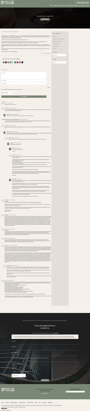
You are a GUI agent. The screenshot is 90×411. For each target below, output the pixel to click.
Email (14, 365)
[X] (6, 62)
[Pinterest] (17, 62)
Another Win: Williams (56, 43)
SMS (13, 368)
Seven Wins (54, 48)
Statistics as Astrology (56, 46)
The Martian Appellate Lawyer (57, 41)
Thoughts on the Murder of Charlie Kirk (59, 38)
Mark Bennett (8, 114)
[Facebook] (3, 62)
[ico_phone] (7, 388)
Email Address (14, 346)
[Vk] (20, 62)
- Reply (17, 114)
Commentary (12, 31)
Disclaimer (25, 371)
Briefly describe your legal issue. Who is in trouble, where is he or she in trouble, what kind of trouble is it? (30, 357)
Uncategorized (16, 31)
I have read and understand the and (23, 371)
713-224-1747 (82, 2)
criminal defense (14, 51)
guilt (50, 53)
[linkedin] (2, 408)
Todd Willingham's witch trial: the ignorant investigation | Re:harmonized (10, 119)
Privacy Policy (31, 371)
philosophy (48, 53)
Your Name (14, 341)
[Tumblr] (15, 62)
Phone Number (14, 352)
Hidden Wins (54, 36)
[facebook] (4, 408)
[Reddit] (8, 62)
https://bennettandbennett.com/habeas (22, 337)
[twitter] (6, 408)
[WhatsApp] (13, 62)
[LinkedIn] (10, 62)
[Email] (22, 62)
